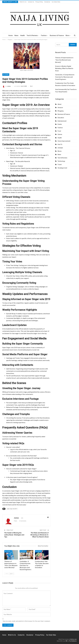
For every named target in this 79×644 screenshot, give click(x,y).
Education (61, 117)
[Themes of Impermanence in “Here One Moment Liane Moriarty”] (11, 555)
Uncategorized (62, 168)
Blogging (6, 74)
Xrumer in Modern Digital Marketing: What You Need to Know (64, 68)
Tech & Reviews (32, 35)
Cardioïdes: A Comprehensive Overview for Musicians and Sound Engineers (64, 77)
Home (10, 35)
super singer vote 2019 (12, 508)
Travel (60, 164)
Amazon (60, 107)
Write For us (23, 2)
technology (61, 161)
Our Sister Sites (56, 2)
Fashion (44, 35)
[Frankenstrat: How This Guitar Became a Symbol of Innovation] (42, 555)
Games (60, 134)
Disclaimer (47, 2)
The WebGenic (73, 641)
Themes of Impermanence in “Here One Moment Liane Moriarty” (64, 60)
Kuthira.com (73, 639)
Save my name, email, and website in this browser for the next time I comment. (26, 621)
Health (22, 35)
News (16, 35)
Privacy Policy (39, 2)
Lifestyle (60, 148)
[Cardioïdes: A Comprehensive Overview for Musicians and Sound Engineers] (26, 555)
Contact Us (31, 2)
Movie (59, 151)
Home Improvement (64, 141)
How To (60, 144)
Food (59, 131)
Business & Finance (57, 35)
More (67, 35)
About (59, 104)
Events (60, 124)
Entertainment (62, 121)
